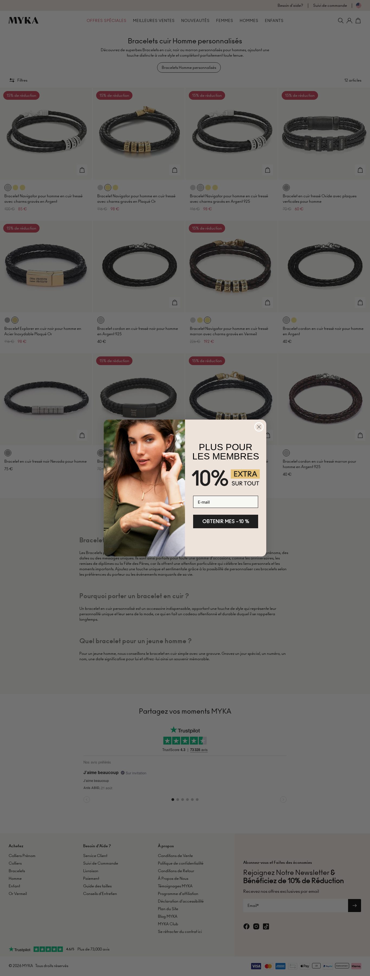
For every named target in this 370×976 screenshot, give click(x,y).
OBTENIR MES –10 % (225, 521)
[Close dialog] (259, 427)
